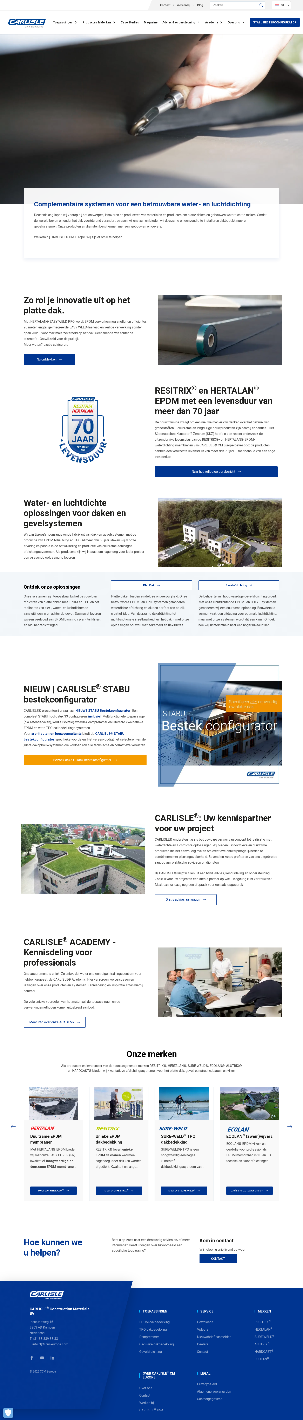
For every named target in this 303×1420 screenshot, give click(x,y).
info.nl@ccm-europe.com (50, 1344)
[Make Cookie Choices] (8, 1413)
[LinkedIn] (52, 1358)
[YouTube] (42, 1358)
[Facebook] (32, 1358)
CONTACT (218, 1258)
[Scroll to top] (295, 1412)
